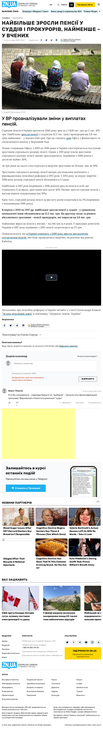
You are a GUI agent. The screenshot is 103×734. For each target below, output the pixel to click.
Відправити (88, 379)
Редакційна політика (11, 653)
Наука (54, 680)
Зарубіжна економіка (36, 684)
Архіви (5, 641)
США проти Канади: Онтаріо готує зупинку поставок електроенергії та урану (18, 616)
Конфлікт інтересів (35, 687)
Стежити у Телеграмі (27, 488)
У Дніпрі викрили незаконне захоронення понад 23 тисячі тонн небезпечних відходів (60, 616)
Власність (80, 695)
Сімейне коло (82, 687)
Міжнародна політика (11, 684)
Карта (4, 657)
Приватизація (8, 695)
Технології (56, 684)
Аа (71, 5)
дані (68, 138)
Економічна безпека (35, 691)
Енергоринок (7, 691)
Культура (55, 695)
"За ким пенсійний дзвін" (17, 313)
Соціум (79, 680)
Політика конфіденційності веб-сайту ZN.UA (83, 725)
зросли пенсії (29, 134)
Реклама (5, 649)
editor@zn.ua (57, 655)
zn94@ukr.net (51, 651)
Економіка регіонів (10, 699)
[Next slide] (99, 11)
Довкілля (55, 687)
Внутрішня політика (10, 680)
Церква (55, 691)
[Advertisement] (38, 434)
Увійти (64, 5)
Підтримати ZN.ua (85, 5)
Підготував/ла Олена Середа (20, 334)
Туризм (79, 691)
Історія (79, 684)
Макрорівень (7, 687)
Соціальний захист (35, 680)
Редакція (6, 645)
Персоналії (31, 695)
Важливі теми (10, 11)
